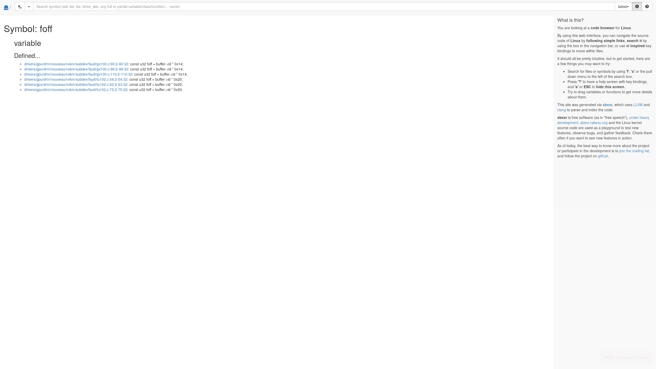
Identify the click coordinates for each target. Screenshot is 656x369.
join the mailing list (634, 150)
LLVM (638, 104)
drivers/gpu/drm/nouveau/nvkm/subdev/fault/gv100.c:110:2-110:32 (78, 74)
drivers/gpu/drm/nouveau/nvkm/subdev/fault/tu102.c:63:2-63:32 (75, 84)
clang (561, 109)
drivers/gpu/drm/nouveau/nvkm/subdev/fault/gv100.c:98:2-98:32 (76, 68)
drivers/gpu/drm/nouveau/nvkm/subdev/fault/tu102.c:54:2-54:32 (75, 79)
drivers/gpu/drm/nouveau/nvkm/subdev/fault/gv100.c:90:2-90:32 (76, 63)
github (603, 155)
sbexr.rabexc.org (594, 122)
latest (622, 6)
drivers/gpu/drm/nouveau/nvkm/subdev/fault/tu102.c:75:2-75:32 (75, 89)
